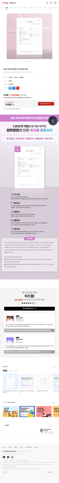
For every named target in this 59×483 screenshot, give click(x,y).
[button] (57, 411)
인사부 (16, 77)
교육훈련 (21, 77)
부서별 (10, 77)
